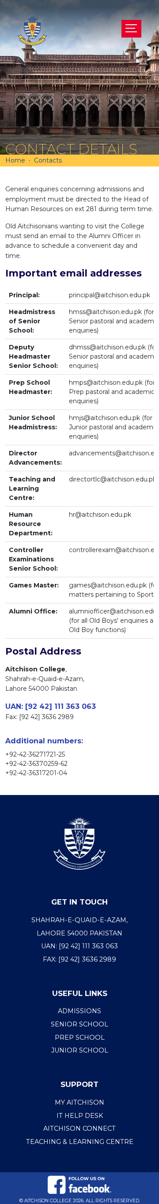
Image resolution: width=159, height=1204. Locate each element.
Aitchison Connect (79, 1128)
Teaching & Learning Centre (79, 1142)
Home (15, 160)
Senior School (79, 1024)
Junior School (79, 1050)
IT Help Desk (80, 1116)
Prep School (80, 1037)
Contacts (48, 160)
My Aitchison (79, 1102)
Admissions (79, 1011)
